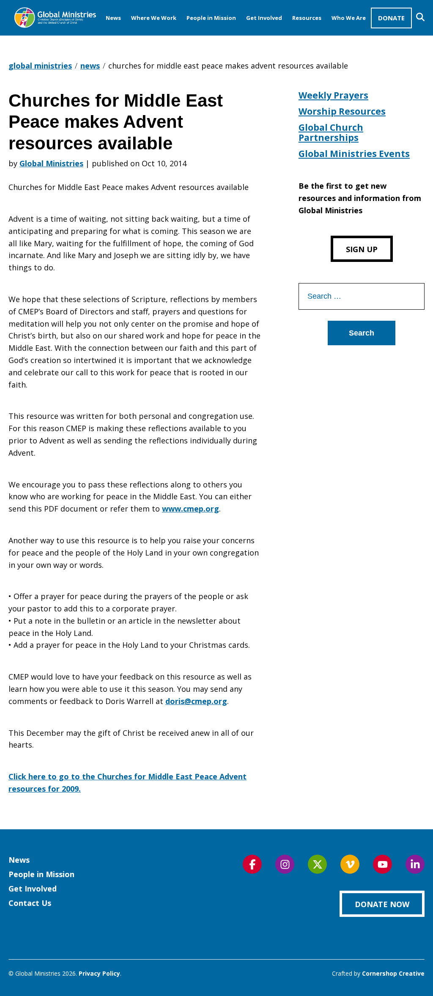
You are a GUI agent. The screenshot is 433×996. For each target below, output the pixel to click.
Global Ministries (51, 163)
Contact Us (29, 903)
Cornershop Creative (393, 973)
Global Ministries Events (354, 154)
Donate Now (382, 904)
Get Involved (264, 18)
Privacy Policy (99, 973)
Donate (391, 18)
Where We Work (153, 18)
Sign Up (362, 249)
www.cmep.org (190, 509)
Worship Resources (342, 111)
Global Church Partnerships (331, 132)
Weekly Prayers (333, 95)
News (113, 18)
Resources (306, 18)
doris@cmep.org (196, 701)
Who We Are (349, 18)
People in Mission (211, 18)
